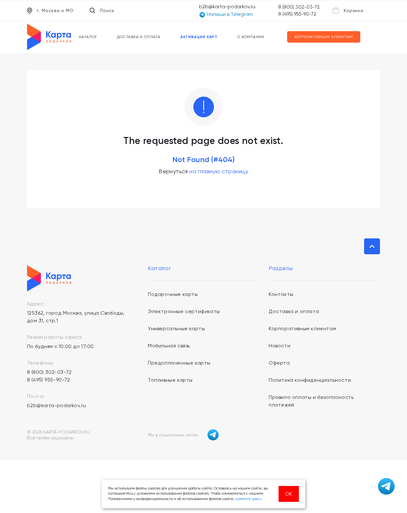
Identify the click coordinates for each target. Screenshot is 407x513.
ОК (288, 494)
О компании (250, 37)
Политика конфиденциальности (310, 380)
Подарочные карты (173, 294)
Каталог (88, 37)
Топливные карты (170, 380)
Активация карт (198, 37)
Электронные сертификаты (184, 311)
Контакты (281, 294)
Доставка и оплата (139, 37)
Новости (279, 346)
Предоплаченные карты (179, 363)
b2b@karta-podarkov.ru (227, 6)
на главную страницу (219, 171)
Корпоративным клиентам (323, 37)
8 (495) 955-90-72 (297, 14)
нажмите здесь (248, 499)
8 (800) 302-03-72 (299, 7)
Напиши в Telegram (229, 14)
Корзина (353, 10)
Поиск (107, 10)
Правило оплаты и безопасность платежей (311, 401)
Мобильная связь (169, 346)
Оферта (279, 363)
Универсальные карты (176, 328)
